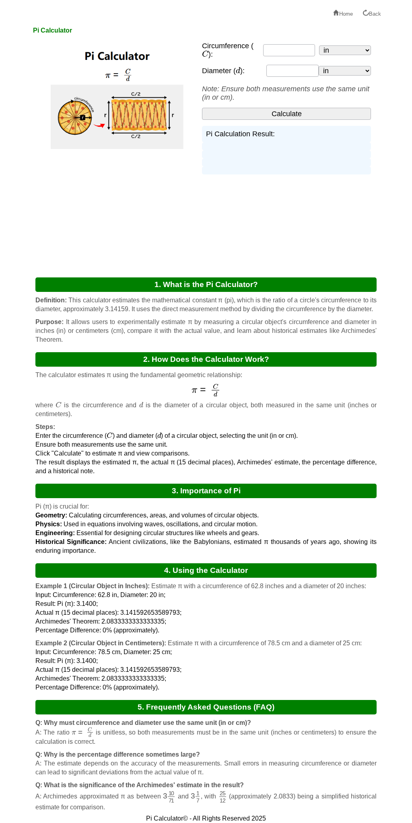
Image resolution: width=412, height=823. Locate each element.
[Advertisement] (113, 210)
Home (346, 14)
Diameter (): (223, 71)
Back (375, 14)
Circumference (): (227, 50)
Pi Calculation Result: (240, 134)
